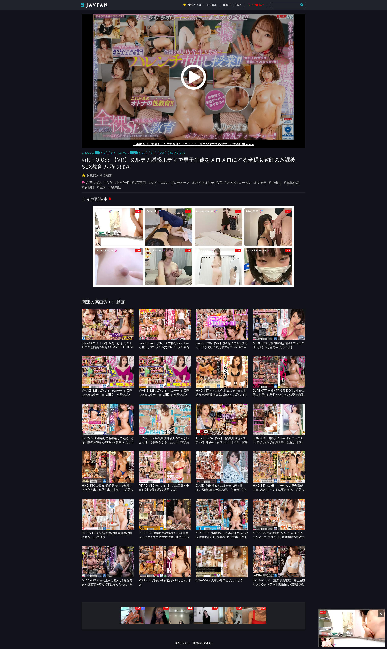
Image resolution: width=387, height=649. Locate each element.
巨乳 (103, 187)
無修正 (227, 5)
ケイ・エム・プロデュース (170, 183)
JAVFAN (97, 5)
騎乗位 (116, 187)
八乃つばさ (94, 183)
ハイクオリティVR (208, 183)
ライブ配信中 (256, 5)
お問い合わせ (182, 643)
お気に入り (194, 5)
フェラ (261, 183)
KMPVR (123, 183)
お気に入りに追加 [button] (99, 175)
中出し (276, 183)
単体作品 (293, 183)
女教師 (89, 187)
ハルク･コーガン (239, 183)
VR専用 (140, 183)
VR (109, 183)
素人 (239, 5)
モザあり (212, 5)
